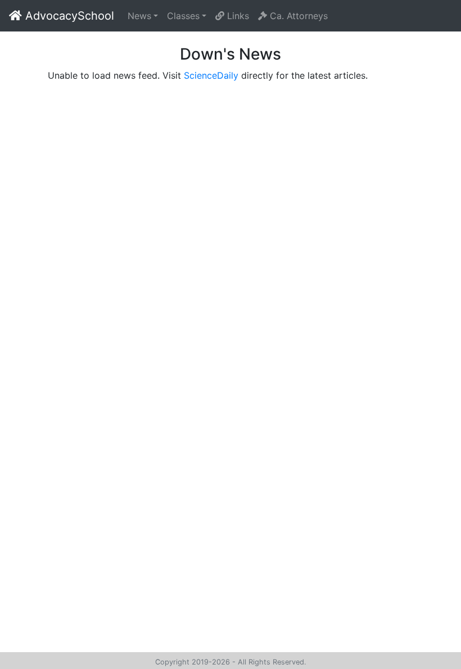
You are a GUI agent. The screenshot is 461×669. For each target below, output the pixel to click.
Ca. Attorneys (297, 15)
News (139, 15)
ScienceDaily (211, 75)
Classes (183, 15)
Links (236, 15)
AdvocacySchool (68, 15)
